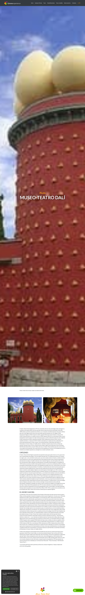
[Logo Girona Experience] (12, 3)
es (78, 3)
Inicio (32, 3)
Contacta (74, 3)
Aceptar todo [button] (6, 588)
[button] (10, 591)
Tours (44, 3)
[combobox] (16, 571)
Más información (5, 586)
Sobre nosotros (67, 3)
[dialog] (10, 582)
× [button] (18, 571)
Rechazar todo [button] (14, 588)
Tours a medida (59, 3)
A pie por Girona (38, 3)
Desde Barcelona (51, 3)
